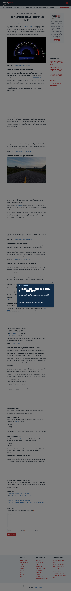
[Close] (53, 282)
